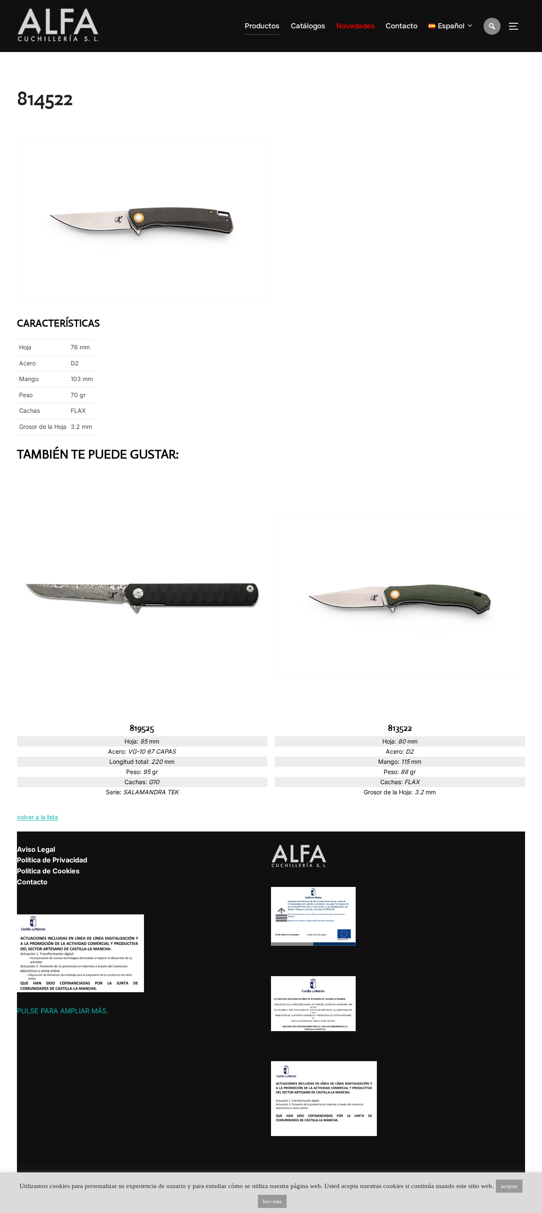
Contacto (402, 26)
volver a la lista (37, 817)
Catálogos (308, 26)
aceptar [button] (509, 1186)
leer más (272, 1201)
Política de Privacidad (52, 860)
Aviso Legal (36, 849)
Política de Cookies (48, 871)
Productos (262, 26)
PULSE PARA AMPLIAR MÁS (61, 1011)
